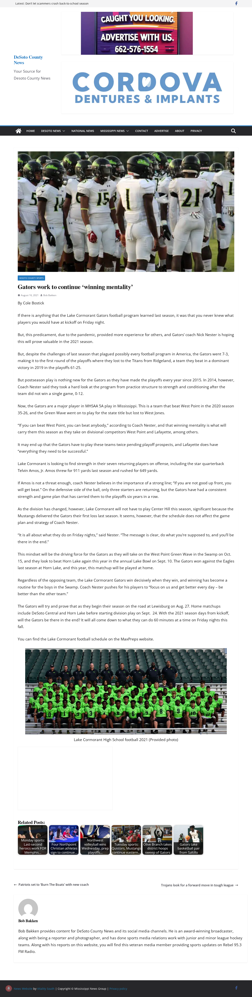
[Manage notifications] (9, 988)
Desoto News (51, 131)
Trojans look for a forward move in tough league (197, 885)
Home (30, 131)
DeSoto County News (28, 59)
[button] (63, 131)
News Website (23, 989)
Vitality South (46, 989)
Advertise (161, 131)
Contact (141, 131)
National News (82, 131)
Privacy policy (118, 989)
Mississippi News (112, 131)
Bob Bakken (49, 295)
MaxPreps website (137, 639)
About (179, 131)
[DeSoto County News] (18, 131)
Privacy (196, 131)
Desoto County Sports (31, 278)
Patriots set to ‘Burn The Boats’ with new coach (54, 884)
